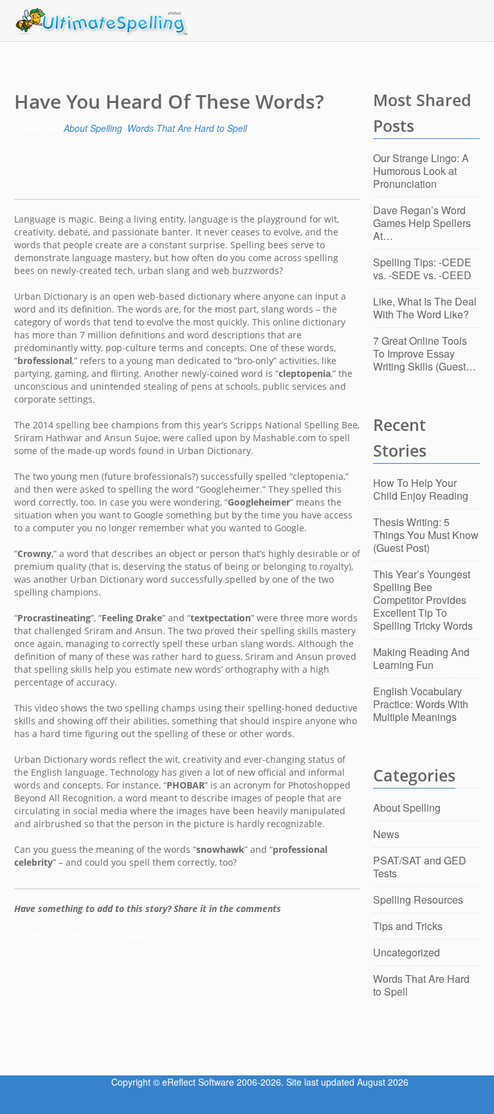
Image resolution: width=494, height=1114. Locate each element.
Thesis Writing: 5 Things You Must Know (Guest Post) (426, 535)
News (386, 833)
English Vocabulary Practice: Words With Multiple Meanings (420, 704)
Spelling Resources (418, 899)
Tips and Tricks (408, 925)
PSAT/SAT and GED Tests (419, 867)
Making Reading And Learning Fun (421, 658)
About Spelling (93, 128)
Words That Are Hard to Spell (187, 128)
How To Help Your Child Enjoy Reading (420, 489)
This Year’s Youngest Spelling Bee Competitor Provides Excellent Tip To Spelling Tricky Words (423, 600)
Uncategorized (406, 952)
